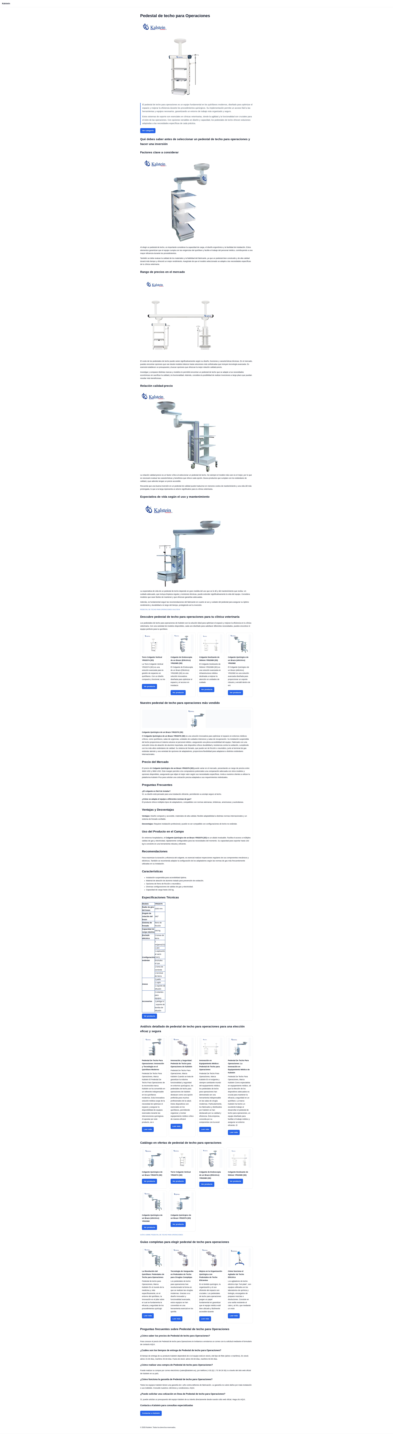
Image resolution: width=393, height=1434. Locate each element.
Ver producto (149, 686)
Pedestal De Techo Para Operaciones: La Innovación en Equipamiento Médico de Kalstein (239, 1066)
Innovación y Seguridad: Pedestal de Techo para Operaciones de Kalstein (181, 1063)
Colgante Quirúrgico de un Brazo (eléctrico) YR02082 (238, 660)
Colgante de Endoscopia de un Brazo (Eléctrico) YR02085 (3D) (181, 660)
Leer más (148, 1129)
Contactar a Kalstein (151, 1413)
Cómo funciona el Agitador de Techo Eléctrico (236, 1274)
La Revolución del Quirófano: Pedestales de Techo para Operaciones (153, 1274)
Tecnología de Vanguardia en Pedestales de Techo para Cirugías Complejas (182, 1274)
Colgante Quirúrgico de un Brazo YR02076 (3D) (162, 732)
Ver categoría (148, 131)
